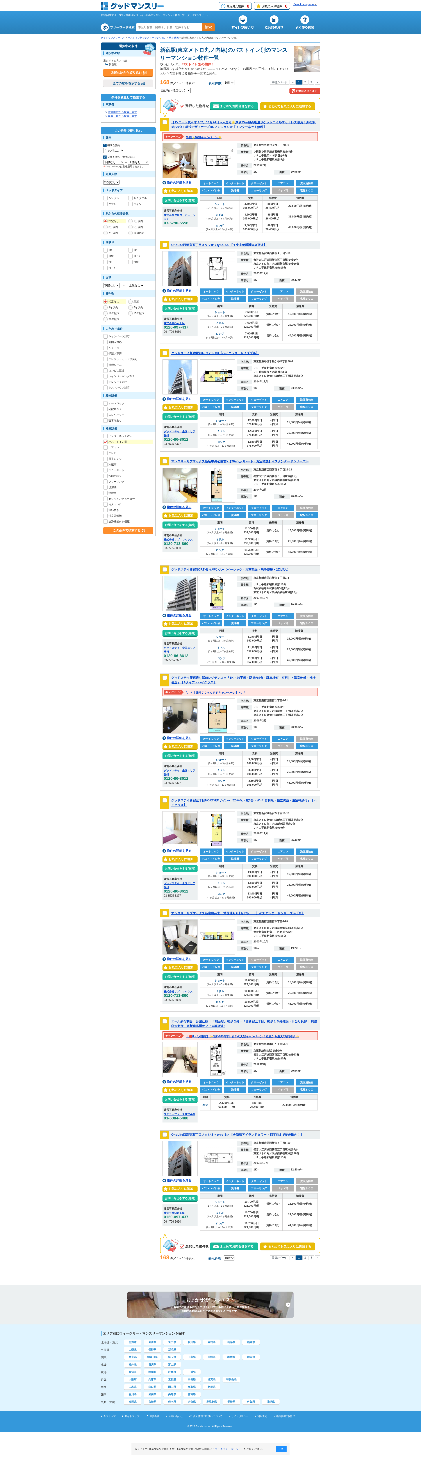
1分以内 (138, 221)
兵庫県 (152, 1379)
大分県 (192, 1401)
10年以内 (114, 313)
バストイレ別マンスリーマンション (147, 37)
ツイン (137, 204)
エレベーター (116, 414)
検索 (208, 27)
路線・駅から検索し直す (122, 116)
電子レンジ (115, 458)
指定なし (114, 221)
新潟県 (172, 1349)
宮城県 (212, 1342)
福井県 (133, 1364)
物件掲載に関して (286, 1416)
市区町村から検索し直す (122, 112)
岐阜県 (172, 1371)
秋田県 (192, 1342)
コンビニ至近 (116, 370)
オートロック (116, 403)
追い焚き (114, 510)
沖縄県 (271, 1401)
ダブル (112, 204)
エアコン (114, 447)
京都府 (172, 1379)
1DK (111, 256)
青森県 (152, 1342)
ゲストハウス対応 (119, 387)
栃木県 (231, 1357)
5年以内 (138, 307)
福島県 (251, 1342)
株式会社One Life (174, 323)
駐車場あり (115, 420)
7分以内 (113, 233)
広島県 (133, 1386)
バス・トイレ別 (118, 441)
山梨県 (133, 1349)
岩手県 (172, 1342)
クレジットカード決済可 (123, 359)
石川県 (152, 1364)
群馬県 (251, 1357)
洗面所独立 (115, 475)
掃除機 (112, 493)
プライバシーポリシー (228, 1449)
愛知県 (133, 1371)
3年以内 (113, 307)
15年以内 (139, 313)
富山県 (172, 1364)
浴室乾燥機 (115, 515)
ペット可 (114, 347)
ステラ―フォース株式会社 (179, 1114)
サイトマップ (132, 1416)
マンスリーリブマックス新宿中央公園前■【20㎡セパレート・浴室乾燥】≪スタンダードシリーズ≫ (240, 461)
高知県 (172, 1394)
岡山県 (172, 1386)
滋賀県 (212, 1379)
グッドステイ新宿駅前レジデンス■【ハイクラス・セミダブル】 (215, 353)
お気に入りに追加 (180, 191)
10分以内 (139, 233)
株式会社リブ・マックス (178, 539)
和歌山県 (231, 1379)
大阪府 (133, 1379)
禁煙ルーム (115, 364)
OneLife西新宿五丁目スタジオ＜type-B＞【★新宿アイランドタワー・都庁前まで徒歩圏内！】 (237, 1134)
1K (135, 250)
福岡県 (133, 1401)
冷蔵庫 (112, 464)
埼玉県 (172, 1357)
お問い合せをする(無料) (180, 200)
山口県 (152, 1386)
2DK (136, 262)
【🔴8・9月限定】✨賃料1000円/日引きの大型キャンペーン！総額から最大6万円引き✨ (242, 1036)
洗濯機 (112, 487)
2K (110, 262)
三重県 (192, 1371)
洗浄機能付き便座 (119, 521)
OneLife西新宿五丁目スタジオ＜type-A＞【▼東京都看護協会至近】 (219, 245)
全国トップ (109, 1416)
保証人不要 (115, 353)
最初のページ (279, 82)
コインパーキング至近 (122, 376)
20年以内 (114, 319)
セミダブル (140, 198)
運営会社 (154, 1416)
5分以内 (138, 227)
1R (110, 250)
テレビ (112, 453)
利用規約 (262, 1416)
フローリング (116, 481)
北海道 (133, 1342)
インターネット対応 (120, 436)
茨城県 (212, 1357)
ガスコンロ (115, 504)
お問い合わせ (175, 1416)
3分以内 (113, 227)
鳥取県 (192, 1386)
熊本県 (172, 1401)
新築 (136, 301)
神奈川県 (152, 1357)
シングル (114, 198)
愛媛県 (152, 1394)
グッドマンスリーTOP (113, 37)
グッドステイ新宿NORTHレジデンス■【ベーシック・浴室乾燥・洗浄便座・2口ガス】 (230, 569)
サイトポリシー (239, 1416)
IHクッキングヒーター (122, 498)
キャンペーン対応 (119, 336)
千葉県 (192, 1357)
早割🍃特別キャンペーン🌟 (203, 137)
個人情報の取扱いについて (207, 1416)
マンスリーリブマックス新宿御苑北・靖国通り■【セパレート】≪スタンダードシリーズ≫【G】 (237, 913)
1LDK (137, 256)
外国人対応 (115, 342)
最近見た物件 (238, 6)
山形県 (231, 1342)
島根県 (212, 1386)
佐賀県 (251, 1401)
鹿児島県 (211, 1401)
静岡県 (152, 1371)
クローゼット (116, 470)
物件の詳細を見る (179, 182)
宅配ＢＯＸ (115, 409)
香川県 (133, 1394)
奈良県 (192, 1379)
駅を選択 (174, 37)
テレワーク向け (118, 382)
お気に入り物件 (274, 6)
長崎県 (231, 1401)
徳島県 (192, 1394)
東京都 (133, 1357)
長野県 (152, 1349)
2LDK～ (113, 268)
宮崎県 (152, 1401)
